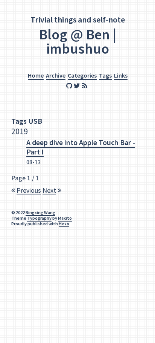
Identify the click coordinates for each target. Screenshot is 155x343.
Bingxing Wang (40, 212)
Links (121, 75)
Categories (82, 75)
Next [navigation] (49, 190)
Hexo (64, 223)
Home (36, 75)
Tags (105, 75)
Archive (55, 75)
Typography (39, 218)
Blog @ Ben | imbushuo (77, 41)
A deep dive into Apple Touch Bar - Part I (80, 147)
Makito (65, 218)
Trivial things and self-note (77, 19)
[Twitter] (78, 86)
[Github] (70, 86)
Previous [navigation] (29, 190)
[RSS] (85, 86)
